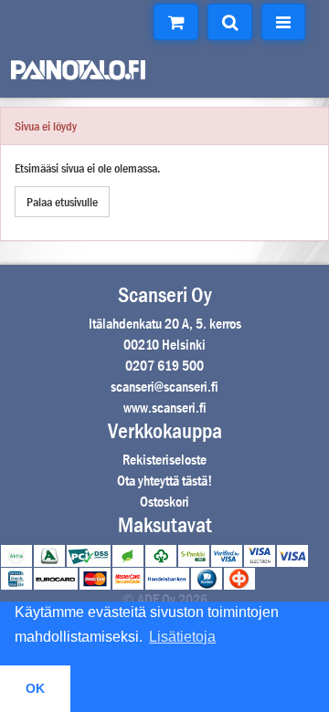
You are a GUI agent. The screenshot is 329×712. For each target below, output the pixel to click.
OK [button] (35, 688)
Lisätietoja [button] (182, 636)
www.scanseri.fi (165, 407)
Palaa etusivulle (62, 202)
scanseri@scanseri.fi (164, 386)
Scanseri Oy (165, 295)
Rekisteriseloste (164, 459)
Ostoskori (164, 501)
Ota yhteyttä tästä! (164, 480)
